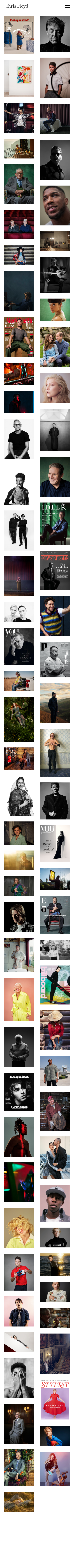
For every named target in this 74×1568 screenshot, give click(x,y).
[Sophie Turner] (19, 719)
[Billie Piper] (19, 1228)
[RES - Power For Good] (19, 681)
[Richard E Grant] (19, 1468)
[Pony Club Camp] (19, 886)
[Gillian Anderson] (55, 1238)
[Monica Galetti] (19, 999)
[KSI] (19, 1137)
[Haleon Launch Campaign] (19, 795)
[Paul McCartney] (55, 34)
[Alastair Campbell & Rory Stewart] (19, 530)
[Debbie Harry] (55, 388)
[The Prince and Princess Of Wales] (55, 347)
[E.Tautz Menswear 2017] (19, 860)
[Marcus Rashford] (19, 1378)
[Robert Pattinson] (19, 78)
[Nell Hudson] (55, 1469)
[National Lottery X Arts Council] (19, 576)
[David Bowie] (19, 118)
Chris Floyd (17, 6)
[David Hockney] (19, 184)
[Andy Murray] (55, 1264)
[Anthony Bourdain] (19, 955)
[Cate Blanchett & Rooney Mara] (19, 612)
